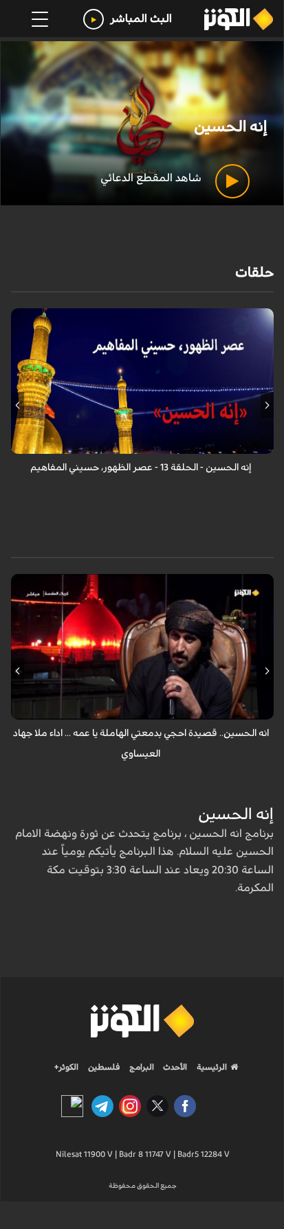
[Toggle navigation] (40, 19)
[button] (267, 405)
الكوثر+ (66, 1067)
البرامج (140, 1067)
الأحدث (174, 1067)
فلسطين (104, 1067)
